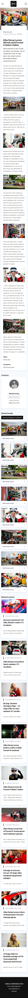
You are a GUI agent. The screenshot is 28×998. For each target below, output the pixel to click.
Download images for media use (12, 417)
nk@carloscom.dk (14, 403)
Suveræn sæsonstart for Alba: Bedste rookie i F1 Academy (13, 622)
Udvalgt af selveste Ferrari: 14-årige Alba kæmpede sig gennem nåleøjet (12, 874)
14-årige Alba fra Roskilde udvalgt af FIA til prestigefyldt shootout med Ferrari (13, 958)
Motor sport (6, 359)
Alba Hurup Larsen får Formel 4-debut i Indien (13, 788)
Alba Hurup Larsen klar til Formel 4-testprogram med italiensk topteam (14, 831)
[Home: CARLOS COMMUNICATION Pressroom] (13, 4)
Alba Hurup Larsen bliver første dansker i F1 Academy (13, 664)
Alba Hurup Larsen (8, 367)
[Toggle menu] (2, 4)
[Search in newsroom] (26, 4)
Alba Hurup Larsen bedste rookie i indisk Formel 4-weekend (12, 747)
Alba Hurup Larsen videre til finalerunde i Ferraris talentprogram (14, 914)
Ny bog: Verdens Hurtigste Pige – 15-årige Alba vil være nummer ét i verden (12, 707)
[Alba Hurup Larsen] (14, 429)
